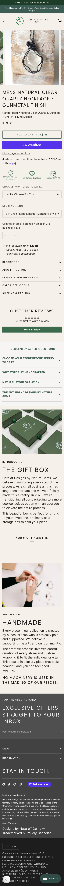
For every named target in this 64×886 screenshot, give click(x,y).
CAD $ (9, 846)
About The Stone (14, 269)
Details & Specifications (20, 277)
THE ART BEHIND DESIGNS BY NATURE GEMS (27, 394)
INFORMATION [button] (11, 758)
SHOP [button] (6, 748)
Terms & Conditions (37, 877)
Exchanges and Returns (18, 860)
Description (11, 262)
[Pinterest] (14, 784)
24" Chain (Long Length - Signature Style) (31, 213)
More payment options (16, 153)
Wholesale (41, 863)
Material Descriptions (17, 863)
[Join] (59, 731)
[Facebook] (3, 784)
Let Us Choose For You (20, 194)
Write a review (32, 329)
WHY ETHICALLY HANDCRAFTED (23, 372)
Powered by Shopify (15, 881)
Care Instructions (15, 285)
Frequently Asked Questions (21, 857)
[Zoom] (10, 79)
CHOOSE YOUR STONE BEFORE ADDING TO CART (28, 360)
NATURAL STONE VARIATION (20, 382)
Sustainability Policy (16, 874)
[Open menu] (6, 20)
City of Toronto (9, 823)
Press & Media (42, 874)
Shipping (47, 857)
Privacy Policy (12, 877)
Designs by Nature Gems (21, 853)
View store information (21, 253)
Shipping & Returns (16, 293)
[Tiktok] (9, 784)
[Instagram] (20, 784)
